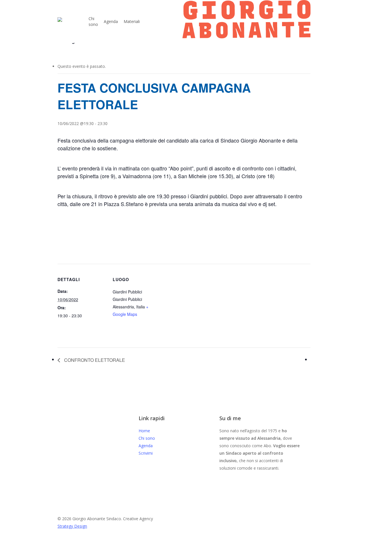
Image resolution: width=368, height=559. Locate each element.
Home (144, 430)
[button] (184, 555)
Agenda (146, 445)
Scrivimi (146, 453)
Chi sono (147, 438)
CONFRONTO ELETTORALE (94, 360)
